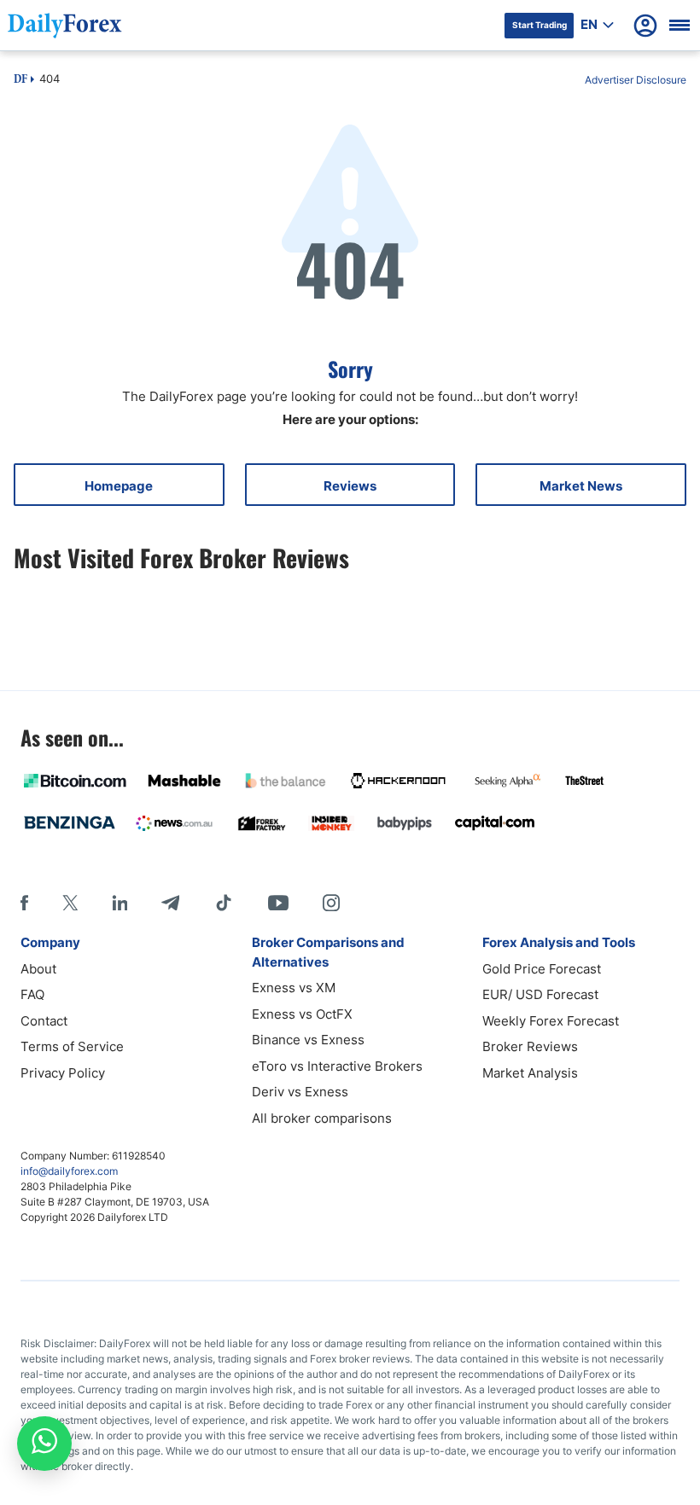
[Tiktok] (223, 902)
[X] (70, 902)
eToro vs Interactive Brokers (337, 1066)
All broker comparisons (322, 1118)
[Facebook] (24, 902)
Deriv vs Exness (300, 1092)
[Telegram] (170, 902)
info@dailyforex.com (69, 1171)
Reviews (350, 486)
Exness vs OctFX (302, 1014)
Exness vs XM (293, 987)
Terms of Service (72, 1046)
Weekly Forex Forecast (550, 1021)
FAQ (32, 994)
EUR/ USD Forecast (540, 994)
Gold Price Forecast (541, 969)
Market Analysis (530, 1073)
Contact (43, 1021)
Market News (581, 486)
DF (20, 80)
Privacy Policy (62, 1073)
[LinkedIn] (119, 902)
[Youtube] (278, 902)
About (38, 969)
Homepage (119, 486)
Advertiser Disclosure (635, 79)
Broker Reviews (530, 1046)
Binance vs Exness (308, 1039)
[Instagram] (331, 902)
